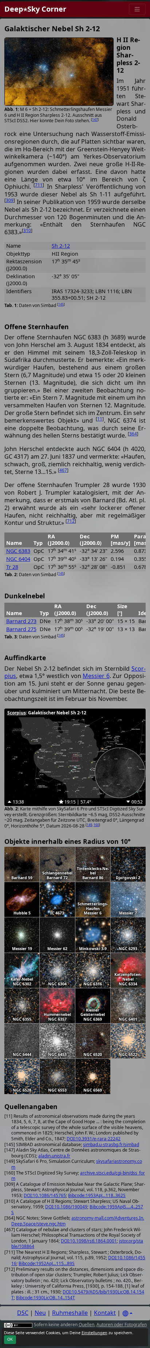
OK (10, 1339)
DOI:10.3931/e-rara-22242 (94, 1139)
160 (96, 824)
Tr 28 (12, 566)
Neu (40, 1313)
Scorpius (16, 713)
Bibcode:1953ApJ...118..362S (97, 1195)
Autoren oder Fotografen (121, 1324)
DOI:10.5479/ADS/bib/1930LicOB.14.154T (77, 1295)
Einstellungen (94, 1332)
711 (39, 185)
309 (9, 200)
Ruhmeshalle (70, 1313)
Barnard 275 (21, 629)
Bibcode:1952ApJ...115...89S (47, 1263)
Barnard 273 (21, 621)
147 (95, 119)
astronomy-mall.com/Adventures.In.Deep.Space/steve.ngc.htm (77, 1221)
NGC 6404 (18, 558)
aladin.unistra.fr (54, 1156)
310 (27, 230)
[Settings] (127, 1313)
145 (61, 304)
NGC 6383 (18, 550)
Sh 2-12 (61, 245)
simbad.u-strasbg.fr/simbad (111, 1144)
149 (89, 824)
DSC (22, 1313)
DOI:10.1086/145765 (45, 1195)
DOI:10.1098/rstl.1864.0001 (89, 1241)
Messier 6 (96, 676)
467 (63, 470)
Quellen (86, 1324)
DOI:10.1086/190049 (66, 1207)
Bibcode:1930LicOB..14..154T (45, 1298)
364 (133, 434)
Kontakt (105, 1313)
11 (99, 419)
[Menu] (137, 9)
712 (71, 521)
